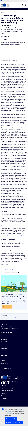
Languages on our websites (7, 390)
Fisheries (3, 360)
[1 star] (3, 317)
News (3, 12)
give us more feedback (20, 317)
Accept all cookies (11, 419)
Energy (2, 365)
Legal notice (4, 398)
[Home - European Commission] (5, 4)
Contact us (3, 385)
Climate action (4, 363)
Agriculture (3, 358)
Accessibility (4, 348)
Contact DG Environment (7, 341)
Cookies (3, 393)
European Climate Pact (6, 368)
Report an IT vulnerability (7, 388)
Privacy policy (4, 396)
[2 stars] (4, 317)
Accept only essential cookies (14, 422)
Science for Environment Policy (8, 242)
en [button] (22, 5)
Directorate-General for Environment (9, 269)
